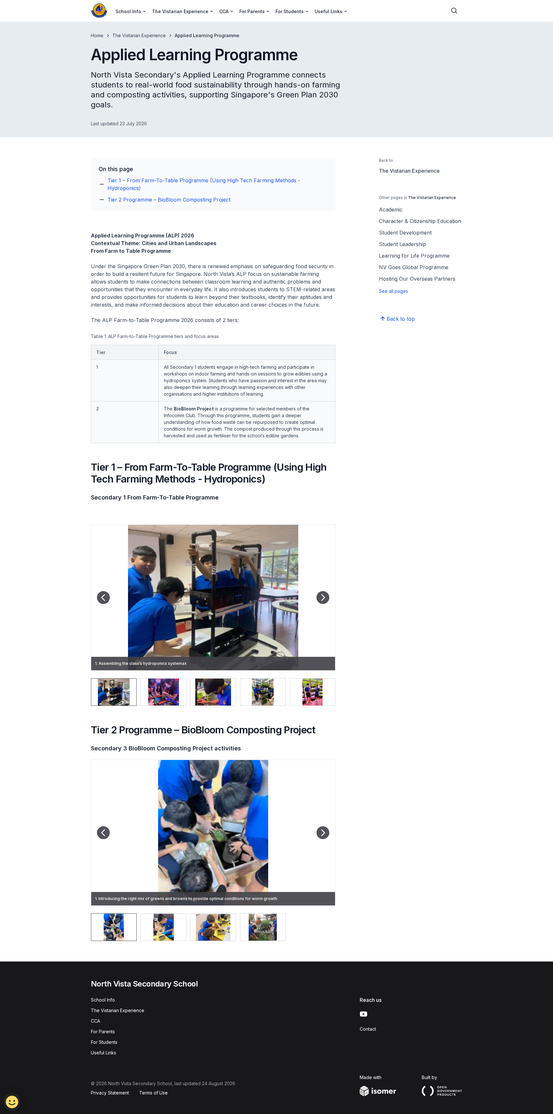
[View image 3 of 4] (213, 927)
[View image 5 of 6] (312, 692)
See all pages (393, 291)
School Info (103, 1000)
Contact (368, 1029)
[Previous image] (103, 597)
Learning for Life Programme (414, 255)
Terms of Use (153, 1092)
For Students (104, 1042)
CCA (95, 1021)
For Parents (103, 1031)
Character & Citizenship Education (420, 221)
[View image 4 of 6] (263, 692)
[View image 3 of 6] (213, 692)
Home (97, 35)
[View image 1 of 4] (114, 927)
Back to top (401, 319)
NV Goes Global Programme (413, 267)
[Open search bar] (454, 11)
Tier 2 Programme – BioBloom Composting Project (169, 199)
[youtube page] (363, 1014)
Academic (391, 209)
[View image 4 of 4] (263, 927)
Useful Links (103, 1052)
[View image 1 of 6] (114, 692)
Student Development (405, 232)
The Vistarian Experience (139, 35)
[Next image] (323, 597)
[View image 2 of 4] (163, 927)
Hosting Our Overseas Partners (417, 279)
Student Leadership (402, 244)
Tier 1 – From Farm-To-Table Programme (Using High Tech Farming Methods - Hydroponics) (204, 184)
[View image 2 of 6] (163, 692)
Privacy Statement (110, 1092)
